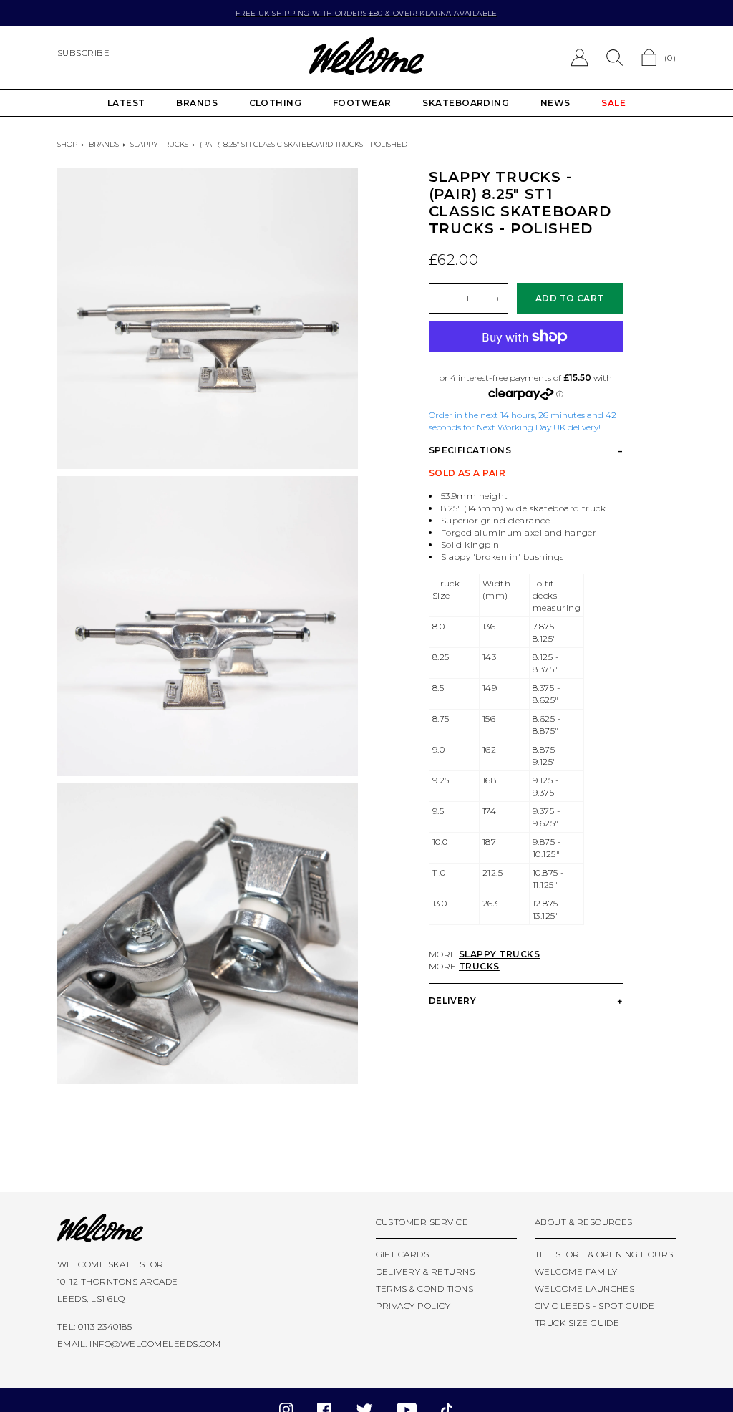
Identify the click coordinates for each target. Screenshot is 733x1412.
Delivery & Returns (425, 1271)
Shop (67, 144)
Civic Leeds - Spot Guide (595, 1305)
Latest (126, 102)
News (555, 102)
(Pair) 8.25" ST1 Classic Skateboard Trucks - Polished (303, 144)
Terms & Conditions (425, 1288)
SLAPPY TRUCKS (499, 954)
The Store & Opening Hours (604, 1254)
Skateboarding (465, 102)
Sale (613, 102)
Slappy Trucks (159, 144)
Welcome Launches (585, 1288)
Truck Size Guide (577, 1322)
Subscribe (83, 52)
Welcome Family (576, 1271)
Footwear (362, 102)
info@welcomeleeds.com (154, 1343)
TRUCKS (479, 966)
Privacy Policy (413, 1305)
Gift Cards (402, 1254)
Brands (197, 102)
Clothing (275, 102)
